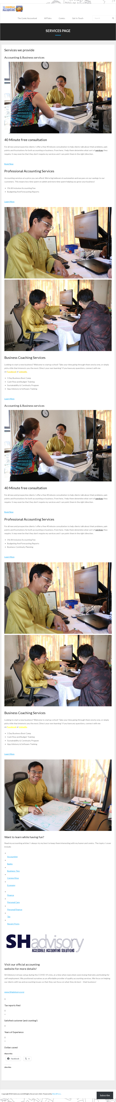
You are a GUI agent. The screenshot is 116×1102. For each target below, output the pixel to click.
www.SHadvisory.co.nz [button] (14, 992)
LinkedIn (23, 371)
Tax (8, 916)
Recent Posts (13, 924)
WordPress (56, 1094)
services (99, 150)
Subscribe (105, 1095)
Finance (10, 895)
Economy (11, 885)
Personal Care (13, 902)
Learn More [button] (9, 201)
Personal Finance (14, 909)
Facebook (11, 371)
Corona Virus (13, 878)
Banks (10, 864)
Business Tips (13, 871)
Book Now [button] (8, 164)
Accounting (12, 856)
